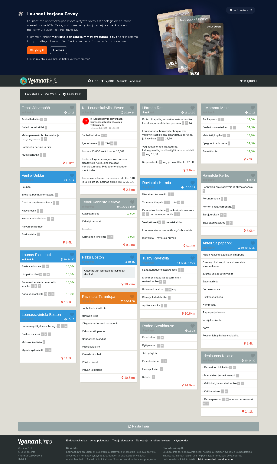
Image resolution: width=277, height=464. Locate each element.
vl (158, 139)
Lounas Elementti (36, 255)
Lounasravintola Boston (41, 315)
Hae (94, 81)
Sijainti (123, 81)
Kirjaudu (250, 81)
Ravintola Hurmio (156, 183)
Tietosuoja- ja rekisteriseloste (153, 440)
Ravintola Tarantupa (98, 296)
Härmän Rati (152, 108)
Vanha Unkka (33, 175)
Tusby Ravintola (155, 258)
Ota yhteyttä (37, 50)
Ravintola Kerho (216, 175)
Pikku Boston (93, 257)
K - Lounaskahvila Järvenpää (106, 108)
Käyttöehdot (181, 440)
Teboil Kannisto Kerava (101, 202)
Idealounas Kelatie (218, 356)
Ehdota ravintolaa (76, 440)
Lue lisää (58, 50)
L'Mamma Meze (216, 108)
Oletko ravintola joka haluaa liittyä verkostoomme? (58, 59)
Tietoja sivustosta (122, 440)
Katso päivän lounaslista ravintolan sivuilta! (104, 272)
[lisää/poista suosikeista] (72, 107)
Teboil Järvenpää (36, 108)
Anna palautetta (99, 440)
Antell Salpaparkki (217, 243)
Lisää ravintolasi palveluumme (215, 459)
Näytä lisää (140, 426)
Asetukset (73, 94)
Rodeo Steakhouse (158, 326)
